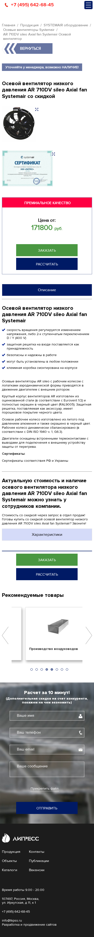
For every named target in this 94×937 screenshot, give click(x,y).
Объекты (9, 861)
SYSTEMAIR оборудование (66, 25)
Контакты (36, 851)
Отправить (46, 808)
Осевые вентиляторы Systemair (28, 30)
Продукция (29, 25)
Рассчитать (47, 264)
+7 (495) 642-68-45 (32, 5)
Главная (8, 25)
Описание (47, 289)
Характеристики (47, 534)
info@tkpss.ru (12, 920)
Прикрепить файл (45, 789)
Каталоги (9, 870)
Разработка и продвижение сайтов (29, 925)
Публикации (39, 861)
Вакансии (36, 870)
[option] (47, 633)
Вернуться (30, 48)
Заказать (47, 250)
